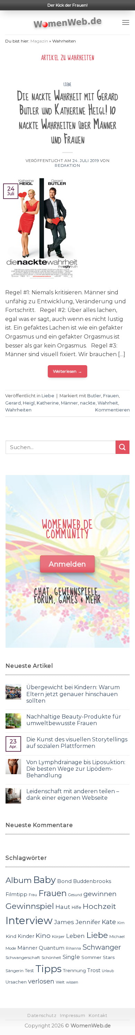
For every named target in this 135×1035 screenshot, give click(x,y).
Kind (11, 936)
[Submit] (122, 447)
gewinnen (100, 894)
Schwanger (101, 947)
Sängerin (15, 970)
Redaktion (67, 165)
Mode (11, 948)
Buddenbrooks (92, 881)
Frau (33, 895)
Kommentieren (112, 409)
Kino (43, 936)
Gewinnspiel (30, 906)
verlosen (41, 981)
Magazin (39, 41)
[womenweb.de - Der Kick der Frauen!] (67, 22)
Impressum (73, 1015)
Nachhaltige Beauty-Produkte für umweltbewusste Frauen (73, 720)
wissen (72, 982)
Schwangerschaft (23, 957)
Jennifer (87, 921)
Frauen (111, 395)
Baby (44, 879)
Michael (117, 936)
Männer (69, 403)
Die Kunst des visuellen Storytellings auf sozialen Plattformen (76, 742)
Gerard (13, 403)
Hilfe (76, 907)
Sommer (91, 957)
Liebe (68, 84)
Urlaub (108, 971)
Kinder (26, 936)
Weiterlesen (67, 371)
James (64, 921)
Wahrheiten (18, 409)
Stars (109, 957)
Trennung (74, 970)
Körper (58, 936)
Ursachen (16, 982)
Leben (75, 935)
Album (19, 880)
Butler (94, 395)
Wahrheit (108, 403)
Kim (121, 923)
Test (29, 970)
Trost (93, 970)
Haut (62, 906)
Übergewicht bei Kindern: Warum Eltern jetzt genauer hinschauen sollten (73, 694)
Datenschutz (41, 1015)
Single (71, 957)
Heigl (29, 403)
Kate (109, 921)
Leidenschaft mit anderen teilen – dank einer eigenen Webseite (72, 794)
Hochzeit (99, 906)
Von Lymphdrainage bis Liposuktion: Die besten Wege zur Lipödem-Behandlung (75, 769)
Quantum (51, 947)
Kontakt (98, 1015)
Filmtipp (16, 894)
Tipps (48, 969)
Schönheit (51, 957)
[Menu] (126, 22)
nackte (88, 403)
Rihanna (73, 948)
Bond (64, 881)
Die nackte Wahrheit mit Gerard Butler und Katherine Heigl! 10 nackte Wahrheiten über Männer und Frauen (67, 117)
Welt (60, 982)
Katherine (48, 403)
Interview (29, 920)
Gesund (75, 895)
